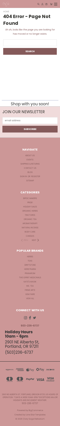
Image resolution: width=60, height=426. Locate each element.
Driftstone (30, 265)
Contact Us (30, 168)
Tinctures (30, 215)
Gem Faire (30, 294)
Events (30, 159)
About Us (30, 155)
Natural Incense (30, 227)
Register (35, 176)
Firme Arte (30, 290)
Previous (5, 423)
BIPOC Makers (30, 198)
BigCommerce (36, 410)
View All (30, 298)
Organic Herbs (30, 210)
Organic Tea (30, 219)
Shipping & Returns (30, 163)
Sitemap (30, 180)
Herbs (30, 256)
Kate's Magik (30, 281)
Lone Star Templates (36, 414)
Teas (30, 260)
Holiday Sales (30, 206)
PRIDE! (30, 202)
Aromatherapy (30, 223)
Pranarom (30, 273)
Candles (30, 236)
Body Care (30, 231)
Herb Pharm (30, 269)
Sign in (23, 176)
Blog (30, 172)
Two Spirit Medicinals (30, 277)
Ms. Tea (30, 285)
